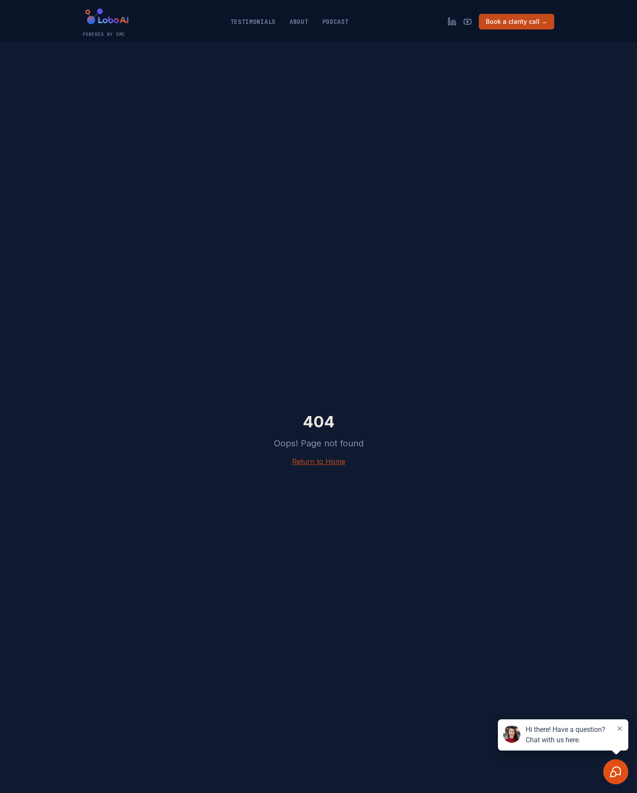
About (299, 22)
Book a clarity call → (516, 21)
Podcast (335, 22)
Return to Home (318, 461)
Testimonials (253, 22)
